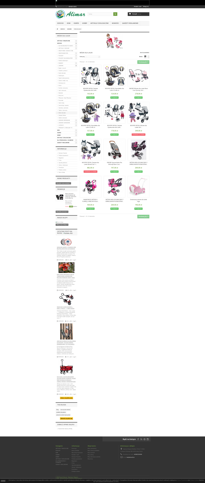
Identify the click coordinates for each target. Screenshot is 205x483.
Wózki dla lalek (62, 112)
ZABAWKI (60, 65)
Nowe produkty (63, 178)
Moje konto (92, 446)
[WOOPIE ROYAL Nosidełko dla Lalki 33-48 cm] (115, 76)
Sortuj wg (82, 56)
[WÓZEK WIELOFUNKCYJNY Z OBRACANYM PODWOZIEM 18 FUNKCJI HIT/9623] (139, 150)
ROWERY (60, 63)
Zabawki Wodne (62, 115)
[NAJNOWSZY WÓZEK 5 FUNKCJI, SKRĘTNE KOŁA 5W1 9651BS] (90, 187)
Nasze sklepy (61, 172)
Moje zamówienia (92, 448)
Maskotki (60, 93)
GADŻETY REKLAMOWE (130, 23)
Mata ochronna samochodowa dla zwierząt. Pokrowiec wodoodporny (70, 196)
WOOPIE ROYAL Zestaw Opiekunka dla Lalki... (90, 89)
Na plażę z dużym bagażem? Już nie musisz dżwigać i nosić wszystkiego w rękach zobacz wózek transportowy (66, 379)
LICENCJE (61, 125)
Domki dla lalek (62, 73)
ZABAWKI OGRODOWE (64, 122)
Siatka (145, 57)
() (71, 259)
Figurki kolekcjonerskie (63, 78)
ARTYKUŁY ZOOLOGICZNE (99, 23)
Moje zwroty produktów (93, 450)
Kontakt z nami (137, 6)
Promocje (61, 189)
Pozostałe (60, 100)
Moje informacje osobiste (94, 456)
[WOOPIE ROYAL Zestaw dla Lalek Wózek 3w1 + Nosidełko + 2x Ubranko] (90, 150)
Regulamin (61, 157)
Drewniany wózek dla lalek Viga (138, 200)
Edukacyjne (61, 75)
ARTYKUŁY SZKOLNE (63, 48)
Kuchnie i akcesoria (63, 88)
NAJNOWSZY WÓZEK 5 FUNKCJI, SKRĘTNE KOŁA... (90, 200)
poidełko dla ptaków (61, 412)
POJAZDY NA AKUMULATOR (65, 58)
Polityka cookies (62, 170)
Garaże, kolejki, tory (63, 80)
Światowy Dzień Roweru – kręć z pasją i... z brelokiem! (65, 307)
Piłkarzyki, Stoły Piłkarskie (64, 98)
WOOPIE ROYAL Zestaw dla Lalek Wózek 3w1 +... (90, 163)
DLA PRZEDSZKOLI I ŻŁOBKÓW (65, 140)
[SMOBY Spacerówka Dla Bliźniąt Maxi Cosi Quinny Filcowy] (115, 150)
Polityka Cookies (194, 480)
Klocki (59, 85)
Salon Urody (61, 103)
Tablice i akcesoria (62, 110)
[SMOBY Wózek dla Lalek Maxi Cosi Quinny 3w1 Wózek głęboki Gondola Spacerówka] (139, 76)
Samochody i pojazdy (63, 105)
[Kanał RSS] (68, 233)
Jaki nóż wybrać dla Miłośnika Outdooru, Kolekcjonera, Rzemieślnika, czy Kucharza (66, 342)
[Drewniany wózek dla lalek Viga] (139, 187)
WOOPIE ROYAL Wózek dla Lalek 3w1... (138, 126)
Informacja (61, 149)
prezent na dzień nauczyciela (63, 415)
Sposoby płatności (62, 162)
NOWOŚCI (115, 23)
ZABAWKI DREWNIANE (64, 120)
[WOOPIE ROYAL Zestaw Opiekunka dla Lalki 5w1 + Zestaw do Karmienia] (90, 76)
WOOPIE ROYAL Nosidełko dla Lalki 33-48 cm (114, 89)
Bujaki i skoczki (62, 68)
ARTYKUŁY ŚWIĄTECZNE (63, 40)
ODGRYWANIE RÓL (63, 53)
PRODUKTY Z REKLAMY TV (65, 127)
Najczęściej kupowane (77, 452)
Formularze (61, 167)
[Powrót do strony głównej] (57, 29)
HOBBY (84, 23)
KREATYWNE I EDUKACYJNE (65, 50)
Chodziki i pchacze (62, 70)
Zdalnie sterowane (62, 117)
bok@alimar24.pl (130, 457)
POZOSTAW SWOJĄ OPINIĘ (65, 428)
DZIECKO (60, 23)
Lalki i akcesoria (62, 90)
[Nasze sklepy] (66, 222)
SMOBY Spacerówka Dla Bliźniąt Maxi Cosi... (114, 163)
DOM (68, 23)
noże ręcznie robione (65, 409)
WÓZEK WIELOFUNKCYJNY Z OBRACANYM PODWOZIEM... (138, 163)
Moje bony (90, 459)
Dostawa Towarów (62, 153)
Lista (148, 57)
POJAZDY (60, 55)
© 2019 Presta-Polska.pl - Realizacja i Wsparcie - (67, 477)
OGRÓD (76, 23)
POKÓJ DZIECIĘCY (63, 60)
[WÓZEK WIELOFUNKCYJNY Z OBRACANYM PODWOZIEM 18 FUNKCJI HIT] (115, 187)
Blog (57, 409)
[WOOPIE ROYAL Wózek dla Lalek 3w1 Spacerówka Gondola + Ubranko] (139, 113)
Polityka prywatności (63, 155)
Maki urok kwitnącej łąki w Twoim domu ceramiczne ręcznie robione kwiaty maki (66, 276)
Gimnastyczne (61, 83)
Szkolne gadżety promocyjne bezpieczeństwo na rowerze (66, 248)
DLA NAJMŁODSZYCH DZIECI (65, 45)
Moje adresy (91, 454)
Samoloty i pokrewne (63, 107)
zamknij (3, 480)
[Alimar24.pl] (70, 14)
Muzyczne (60, 95)
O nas (59, 160)
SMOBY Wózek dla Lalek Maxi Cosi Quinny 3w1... (138, 89)
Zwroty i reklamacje (63, 165)
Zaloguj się (146, 6)
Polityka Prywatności (182, 480)
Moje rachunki (91, 452)
